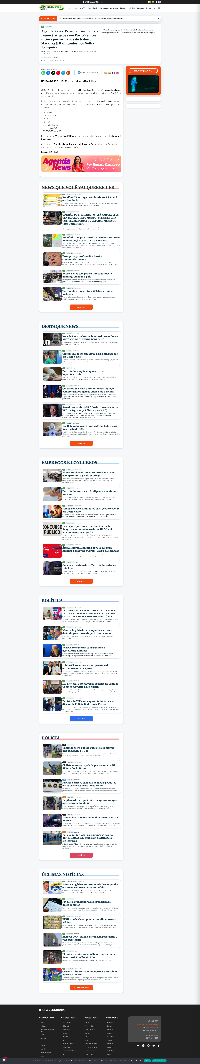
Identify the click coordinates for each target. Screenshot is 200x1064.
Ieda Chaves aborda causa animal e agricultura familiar (83, 649)
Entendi (147, 1061)
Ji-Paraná (66, 1026)
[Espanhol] (110, 72)
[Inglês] (118, 72)
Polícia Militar (89, 1026)
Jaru (64, 1040)
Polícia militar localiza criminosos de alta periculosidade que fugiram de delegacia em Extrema (87, 838)
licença (87, 1033)
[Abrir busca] (155, 8)
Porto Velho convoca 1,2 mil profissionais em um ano (89, 492)
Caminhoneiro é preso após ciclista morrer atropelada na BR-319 (88, 749)
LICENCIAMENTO (91, 1047)
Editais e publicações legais (109, 8)
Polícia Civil (89, 1054)
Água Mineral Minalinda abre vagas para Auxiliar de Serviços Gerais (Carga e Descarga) (90, 549)
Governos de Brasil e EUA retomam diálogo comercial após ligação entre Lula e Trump (88, 390)
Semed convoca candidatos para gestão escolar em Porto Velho (90, 510)
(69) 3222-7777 (153, 1021)
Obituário (123, 8)
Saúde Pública (89, 1051)
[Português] (106, 72)
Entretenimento (46, 1052)
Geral (75, 8)
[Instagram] (148, 1045)
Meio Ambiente (90, 1029)
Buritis (65, 1054)
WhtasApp (110, 1051)
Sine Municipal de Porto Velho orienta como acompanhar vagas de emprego (88, 474)
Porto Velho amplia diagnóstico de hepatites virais (83, 372)
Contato (148, 8)
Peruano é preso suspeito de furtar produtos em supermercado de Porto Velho (89, 784)
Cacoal (65, 1033)
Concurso (70, 523)
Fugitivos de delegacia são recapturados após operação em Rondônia (89, 801)
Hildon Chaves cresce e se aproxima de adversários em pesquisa (85, 666)
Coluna (87, 1022)
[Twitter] (154, 1045)
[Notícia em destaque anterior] (156, 18)
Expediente (110, 1026)
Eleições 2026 (71, 881)
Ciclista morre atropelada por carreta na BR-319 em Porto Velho (89, 766)
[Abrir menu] (159, 8)
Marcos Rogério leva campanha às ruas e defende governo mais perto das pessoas (87, 631)
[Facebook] (143, 1045)
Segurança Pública (91, 1043)
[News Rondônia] (51, 8)
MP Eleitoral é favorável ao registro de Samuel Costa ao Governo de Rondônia (90, 685)
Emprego (70, 469)
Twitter (109, 1047)
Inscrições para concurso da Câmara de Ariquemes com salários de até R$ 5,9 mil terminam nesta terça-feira (87, 529)
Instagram (110, 1043)
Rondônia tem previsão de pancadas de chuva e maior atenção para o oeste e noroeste (91, 239)
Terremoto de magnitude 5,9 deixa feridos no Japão (87, 292)
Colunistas (131, 8)
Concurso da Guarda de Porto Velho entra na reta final (89, 566)
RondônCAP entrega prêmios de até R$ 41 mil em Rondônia (80, 18)
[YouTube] (138, 1045)
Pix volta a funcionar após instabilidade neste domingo (86, 903)
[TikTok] (159, 1045)
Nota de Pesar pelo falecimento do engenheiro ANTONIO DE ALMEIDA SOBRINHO (90, 338)
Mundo (43, 1045)
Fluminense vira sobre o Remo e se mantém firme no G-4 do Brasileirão (88, 955)
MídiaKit (110, 1029)
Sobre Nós (110, 1022)
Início (69, 8)
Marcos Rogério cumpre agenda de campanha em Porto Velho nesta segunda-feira (90, 886)
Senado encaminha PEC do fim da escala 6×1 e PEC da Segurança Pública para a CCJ (90, 409)
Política (95, 8)
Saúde (69, 351)
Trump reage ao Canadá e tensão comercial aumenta (82, 257)
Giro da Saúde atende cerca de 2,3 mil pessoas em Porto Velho (90, 355)
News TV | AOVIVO (143, 70)
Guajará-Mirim (67, 1047)
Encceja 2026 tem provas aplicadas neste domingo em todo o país (87, 275)
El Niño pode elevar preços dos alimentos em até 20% (89, 920)
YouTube (110, 1036)
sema (86, 1040)
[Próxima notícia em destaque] (158, 18)
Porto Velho (67, 1022)
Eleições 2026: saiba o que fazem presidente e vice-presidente (89, 938)
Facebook (110, 1040)
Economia (44, 1042)
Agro (42, 1056)
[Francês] (114, 72)
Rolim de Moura (68, 1043)
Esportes (70, 951)
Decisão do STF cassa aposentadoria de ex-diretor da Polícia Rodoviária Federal (88, 702)
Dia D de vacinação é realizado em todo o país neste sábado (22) (89, 427)
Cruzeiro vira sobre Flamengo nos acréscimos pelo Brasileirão (90, 973)
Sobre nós (140, 8)
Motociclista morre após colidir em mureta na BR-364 (90, 819)
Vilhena (65, 1036)
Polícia (89, 8)
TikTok (109, 1054)
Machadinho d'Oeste (69, 1051)
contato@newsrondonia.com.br (147, 1024)
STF (86, 1036)
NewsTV (82, 8)
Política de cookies (159, 1061)
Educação (44, 1038)
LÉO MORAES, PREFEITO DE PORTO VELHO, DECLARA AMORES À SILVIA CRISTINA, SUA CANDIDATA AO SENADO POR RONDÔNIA (88, 613)
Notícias (49, 27)
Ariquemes (66, 1029)
